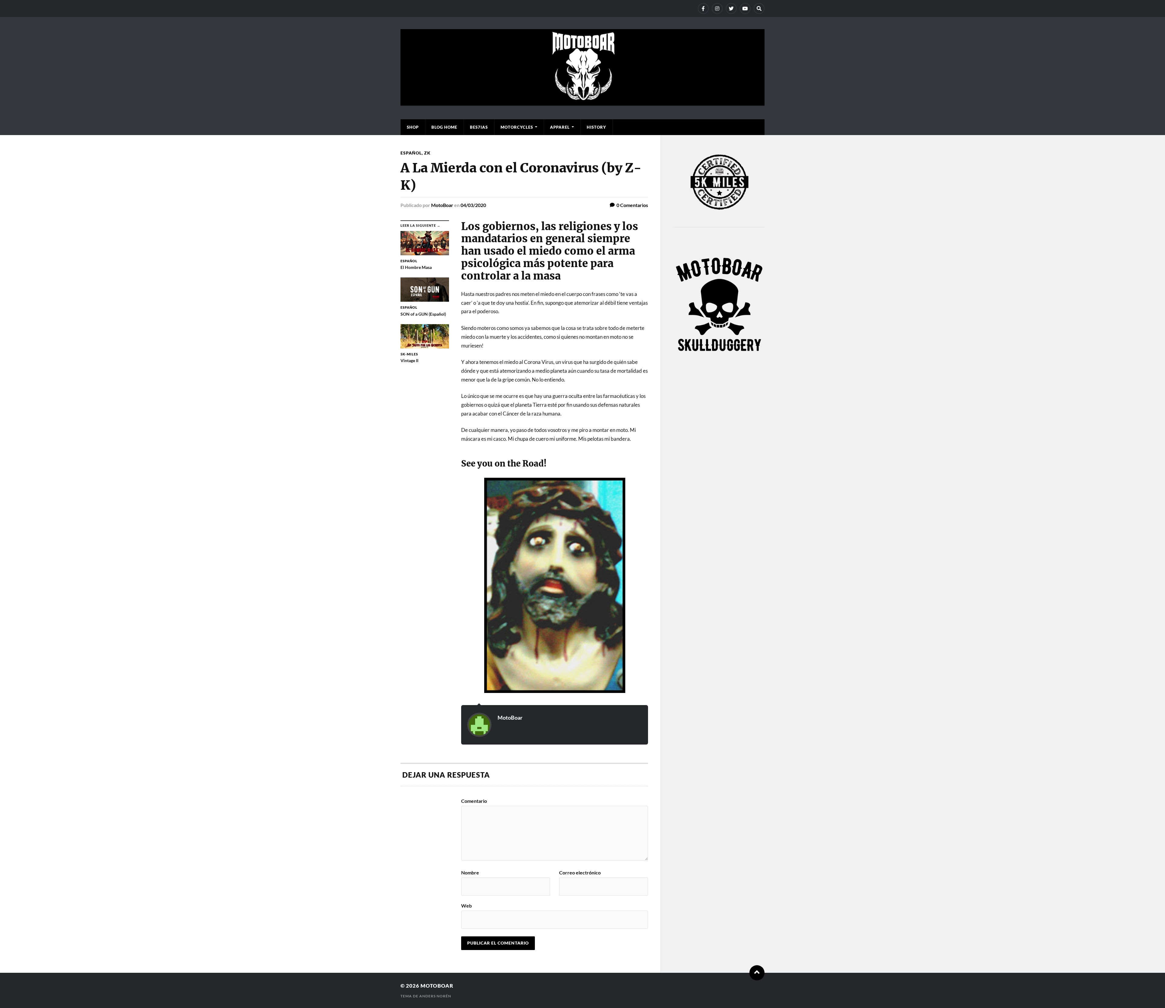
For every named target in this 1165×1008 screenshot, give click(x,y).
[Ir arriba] (757, 972)
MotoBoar (442, 205)
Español (411, 152)
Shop (413, 127)
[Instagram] (717, 8)
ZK (427, 152)
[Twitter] (731, 8)
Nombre (470, 872)
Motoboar (436, 986)
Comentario (474, 801)
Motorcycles (517, 127)
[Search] (759, 8)
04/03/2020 (473, 205)
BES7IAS (479, 127)
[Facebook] (703, 8)
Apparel (560, 127)
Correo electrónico (580, 872)
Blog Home (444, 127)
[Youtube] (745, 8)
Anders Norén (435, 996)
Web (466, 905)
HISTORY (596, 127)
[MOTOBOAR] (582, 102)
